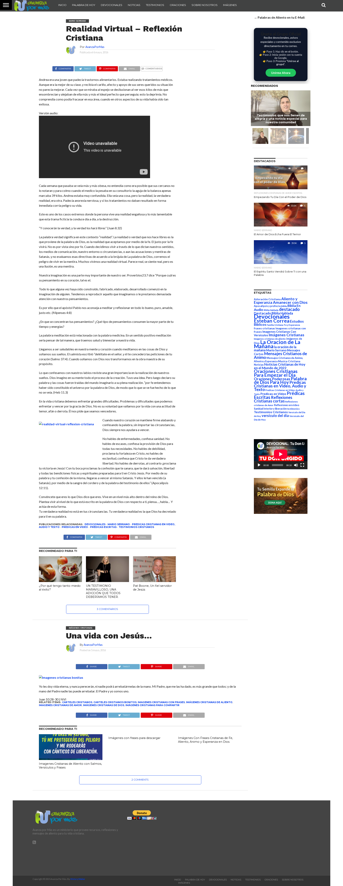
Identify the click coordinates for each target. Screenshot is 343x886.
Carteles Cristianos (77, 702)
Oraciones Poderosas (272, 379)
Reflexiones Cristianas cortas (273, 399)
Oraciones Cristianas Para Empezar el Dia (276, 373)
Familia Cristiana (275, 325)
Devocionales (111, 5)
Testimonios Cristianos (136, 527)
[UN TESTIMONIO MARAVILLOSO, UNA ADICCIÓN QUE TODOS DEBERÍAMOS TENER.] (107, 581)
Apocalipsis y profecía (267, 306)
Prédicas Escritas (103, 527)
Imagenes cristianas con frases (161, 702)
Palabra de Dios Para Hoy (280, 380)
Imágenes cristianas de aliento (209, 702)
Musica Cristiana (289, 361)
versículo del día (275, 415)
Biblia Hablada (271, 310)
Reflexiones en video (286, 405)
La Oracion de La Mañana (277, 344)
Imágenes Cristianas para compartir (152, 705)
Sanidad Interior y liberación (270, 408)
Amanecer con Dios (290, 302)
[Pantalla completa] (302, 465)
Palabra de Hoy (83, 5)
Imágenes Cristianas (286, 335)
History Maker (77, 879)
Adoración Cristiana (267, 299)
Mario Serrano (119, 524)
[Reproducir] (259, 465)
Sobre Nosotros (205, 5)
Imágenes (230, 5)
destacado (289, 309)
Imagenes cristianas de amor (60, 705)
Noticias (134, 5)
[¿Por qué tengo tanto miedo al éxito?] (60, 581)
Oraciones (178, 5)
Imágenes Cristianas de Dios (103, 705)
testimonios (293, 408)
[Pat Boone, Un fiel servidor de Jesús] (154, 581)
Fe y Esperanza (292, 324)
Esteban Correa (271, 321)
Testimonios (155, 5)
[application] (280, 454)
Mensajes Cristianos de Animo (280, 355)
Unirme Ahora (280, 73)
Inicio (62, 5)
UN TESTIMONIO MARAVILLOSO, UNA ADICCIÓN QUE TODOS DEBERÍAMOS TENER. (103, 591)
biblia (284, 306)
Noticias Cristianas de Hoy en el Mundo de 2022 (279, 366)
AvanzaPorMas (94, 47)
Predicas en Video (75, 527)
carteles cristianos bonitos (115, 702)
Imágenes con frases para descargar (134, 738)
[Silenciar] (296, 465)
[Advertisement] (266, 838)
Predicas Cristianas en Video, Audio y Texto (280, 386)
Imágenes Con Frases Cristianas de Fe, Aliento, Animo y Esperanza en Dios (205, 740)
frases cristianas (264, 328)
